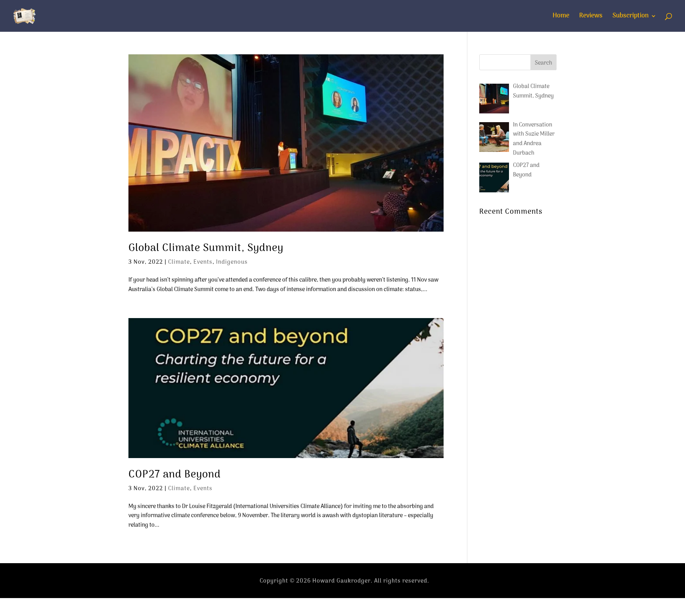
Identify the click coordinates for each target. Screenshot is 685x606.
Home (561, 17)
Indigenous (232, 262)
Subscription (630, 17)
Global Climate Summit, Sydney (205, 248)
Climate (179, 262)
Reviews (591, 17)
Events (202, 262)
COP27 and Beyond (174, 474)
